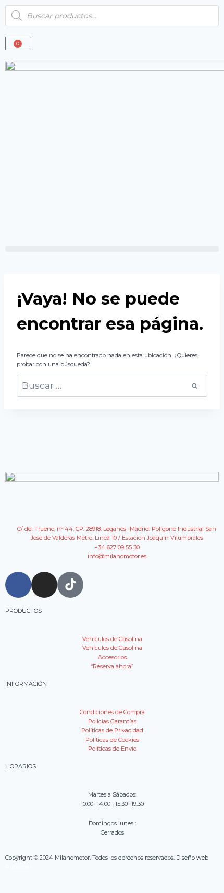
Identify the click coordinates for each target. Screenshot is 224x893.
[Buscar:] (112, 386)
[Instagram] (44, 585)
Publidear (18, 867)
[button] (112, 249)
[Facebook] (18, 585)
